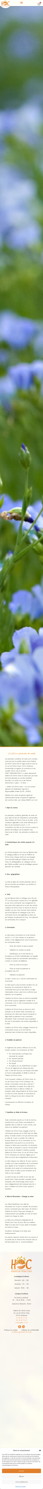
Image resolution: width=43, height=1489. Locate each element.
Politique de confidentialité (30, 1330)
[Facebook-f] (19, 1326)
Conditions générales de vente (22, 1332)
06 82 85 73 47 (21, 1320)
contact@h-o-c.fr (21, 1322)
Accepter (21, 1471)
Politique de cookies (20, 1486)
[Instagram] (23, 1326)
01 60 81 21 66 (21, 1318)
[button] (40, 1450)
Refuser (21, 1476)
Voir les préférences (21, 1482)
